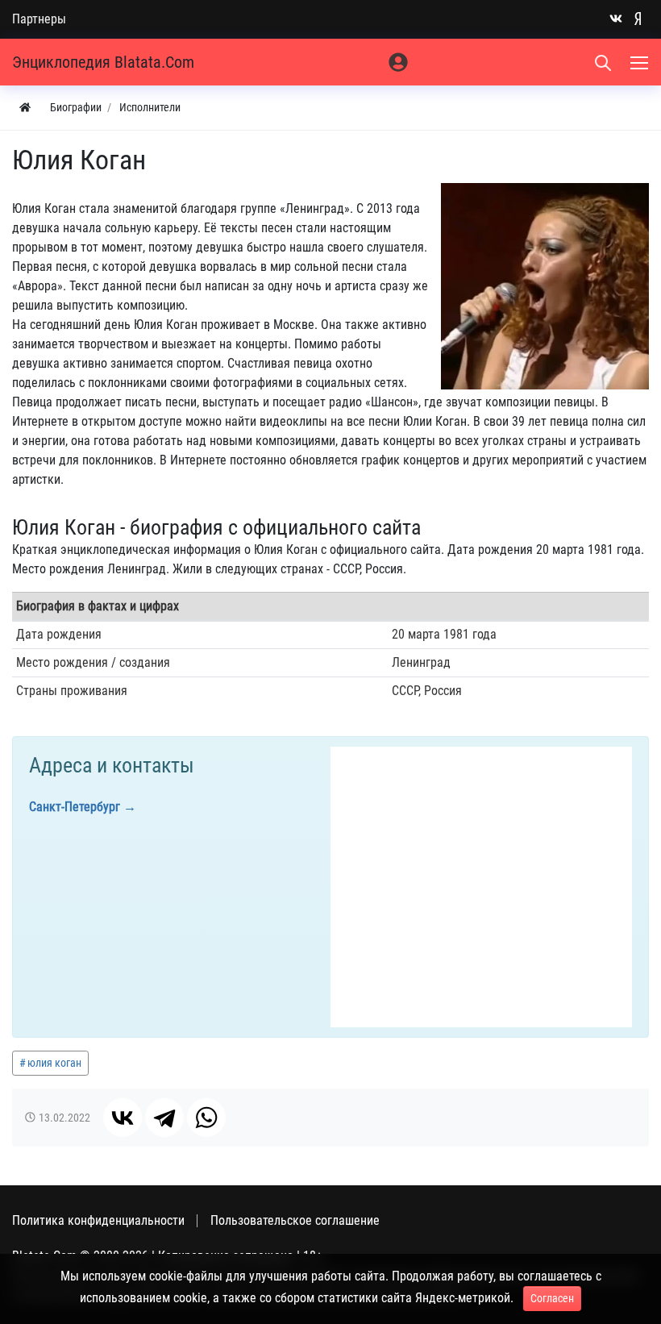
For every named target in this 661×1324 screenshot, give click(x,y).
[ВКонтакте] (122, 1117)
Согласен (552, 1298)
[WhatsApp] (206, 1117)
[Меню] (641, 62)
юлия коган (54, 1062)
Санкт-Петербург (74, 806)
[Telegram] (164, 1117)
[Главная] (25, 107)
